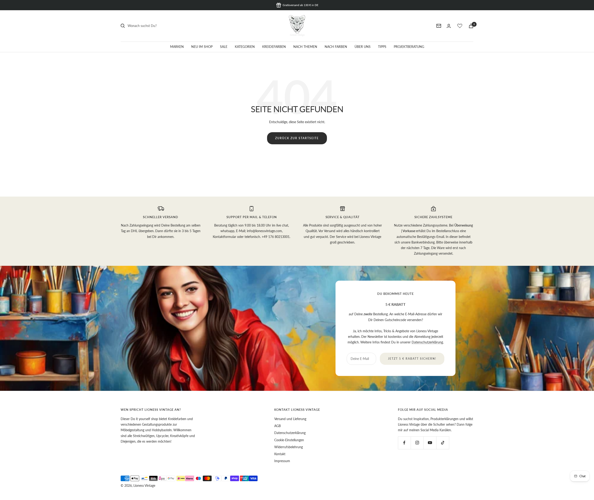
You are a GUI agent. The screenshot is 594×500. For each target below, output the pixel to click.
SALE (223, 47)
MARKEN (177, 47)
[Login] (449, 26)
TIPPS (382, 47)
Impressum (282, 461)
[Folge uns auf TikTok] (442, 442)
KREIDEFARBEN (274, 47)
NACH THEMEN (305, 47)
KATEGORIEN (245, 47)
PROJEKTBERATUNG (409, 47)
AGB (277, 426)
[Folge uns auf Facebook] (404, 442)
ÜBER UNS (363, 47)
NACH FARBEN (336, 47)
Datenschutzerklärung (427, 342)
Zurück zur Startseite (297, 138)
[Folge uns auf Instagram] (417, 442)
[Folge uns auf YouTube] (429, 442)
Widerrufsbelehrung (288, 447)
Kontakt (279, 454)
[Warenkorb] (471, 26)
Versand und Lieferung (290, 419)
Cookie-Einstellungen (289, 440)
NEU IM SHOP (202, 47)
